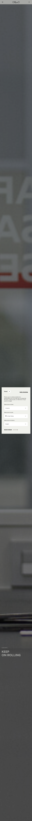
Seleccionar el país (8, 412)
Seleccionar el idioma (9, 420)
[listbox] (16, 408)
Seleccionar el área (8, 404)
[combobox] (16, 416)
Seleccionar (8, 429)
